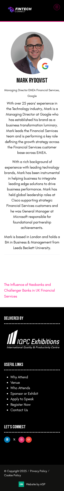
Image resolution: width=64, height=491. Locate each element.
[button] (57, 7)
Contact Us (19, 409)
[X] (14, 440)
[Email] (29, 440)
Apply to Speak (22, 398)
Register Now (20, 404)
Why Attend (19, 377)
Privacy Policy (38, 471)
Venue (15, 382)
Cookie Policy (12, 475)
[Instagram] (21, 440)
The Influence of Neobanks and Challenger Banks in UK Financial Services (29, 290)
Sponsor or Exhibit (24, 393)
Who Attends (20, 387)
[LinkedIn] (7, 440)
